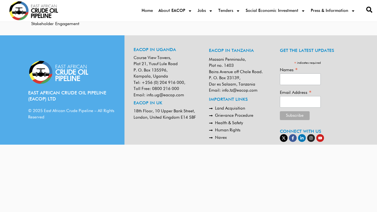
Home (147, 11)
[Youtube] (320, 138)
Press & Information (329, 11)
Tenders (225, 11)
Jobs (202, 11)
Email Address (296, 92)
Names (289, 70)
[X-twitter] (284, 138)
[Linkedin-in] (302, 138)
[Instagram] (311, 138)
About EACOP (171, 11)
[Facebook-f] (293, 138)
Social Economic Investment (272, 11)
